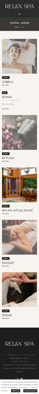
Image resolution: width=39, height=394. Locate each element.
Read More (5, 85)
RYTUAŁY (8, 158)
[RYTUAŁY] (19, 132)
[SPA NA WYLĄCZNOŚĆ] (19, 184)
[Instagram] (21, 379)
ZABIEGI (7, 82)
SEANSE (7, 97)
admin (4, 100)
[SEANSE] (19, 289)
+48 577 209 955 (19, 361)
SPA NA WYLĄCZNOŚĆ (17, 210)
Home (17, 27)
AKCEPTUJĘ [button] (15, 391)
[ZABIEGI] (19, 56)
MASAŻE (8, 263)
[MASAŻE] (19, 237)
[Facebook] (17, 379)
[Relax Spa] (19, 6)
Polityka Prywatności (30, 391)
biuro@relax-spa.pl (19, 358)
